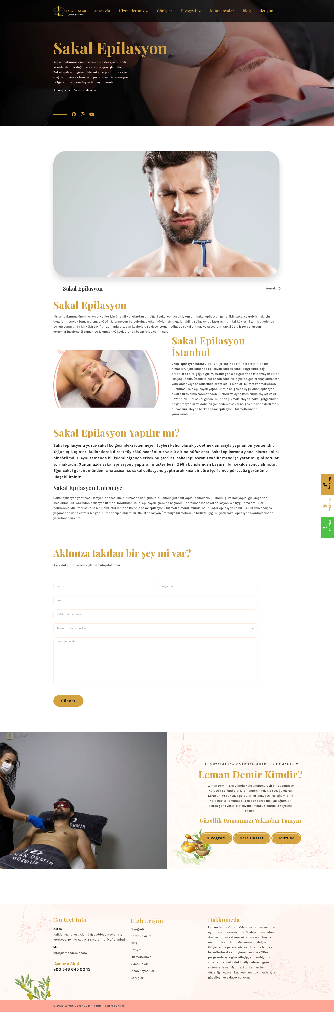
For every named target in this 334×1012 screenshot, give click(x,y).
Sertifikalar (252, 838)
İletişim (266, 10)
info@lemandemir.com (70, 953)
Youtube (286, 838)
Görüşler (164, 10)
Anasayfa (102, 10)
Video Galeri (139, 964)
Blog (247, 10)
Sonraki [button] (271, 288)
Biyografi (189, 10)
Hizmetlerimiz (132, 10)
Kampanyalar (222, 10)
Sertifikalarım (141, 936)
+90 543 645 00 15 (71, 969)
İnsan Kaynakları (143, 971)
